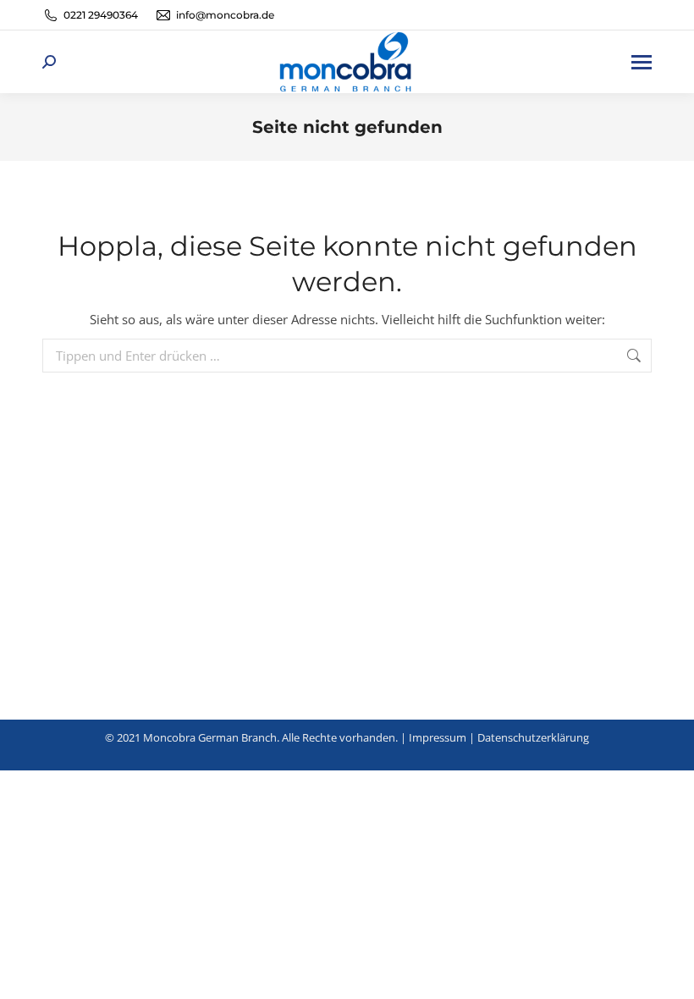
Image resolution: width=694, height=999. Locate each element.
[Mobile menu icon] (641, 62)
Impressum (437, 737)
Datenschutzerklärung (533, 737)
